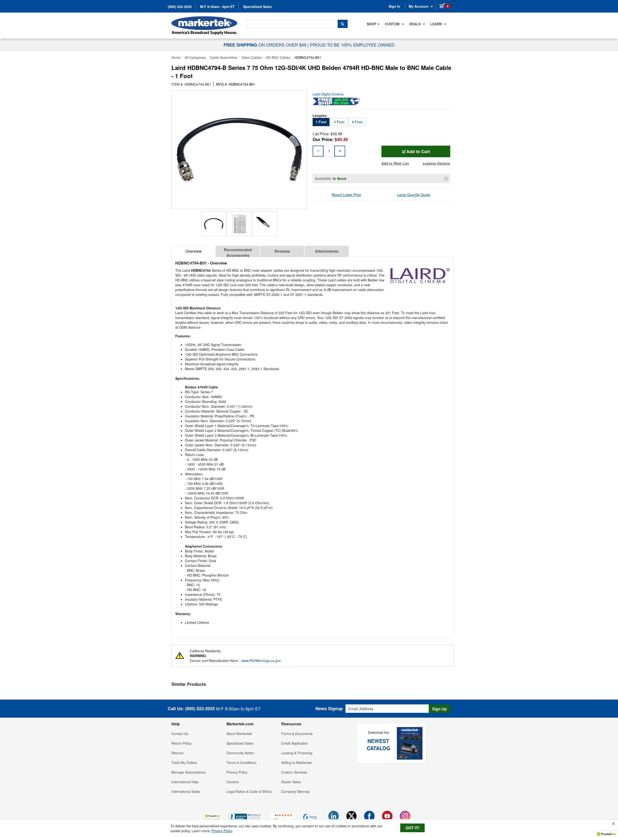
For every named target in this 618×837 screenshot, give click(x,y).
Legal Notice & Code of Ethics (249, 791)
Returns (177, 752)
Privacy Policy (236, 772)
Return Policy (181, 743)
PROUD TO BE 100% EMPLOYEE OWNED (352, 44)
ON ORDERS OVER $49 (266, 44)
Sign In (394, 6)
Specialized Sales (257, 6)
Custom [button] (392, 23)
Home (176, 57)
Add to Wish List (395, 163)
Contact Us (179, 733)
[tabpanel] (312, 445)
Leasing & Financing (296, 752)
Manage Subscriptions (188, 772)
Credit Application (294, 743)
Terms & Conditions (241, 762)
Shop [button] (371, 23)
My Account (419, 6)
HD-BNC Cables (278, 57)
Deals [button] (415, 23)
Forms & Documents (297, 733)
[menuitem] (373, 24)
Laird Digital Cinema (328, 94)
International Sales (185, 791)
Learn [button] (436, 23)
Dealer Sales (291, 781)
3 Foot (339, 121)
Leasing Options (436, 163)
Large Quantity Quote (413, 194)
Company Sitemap (295, 791)
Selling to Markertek (296, 762)
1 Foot (321, 121)
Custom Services (294, 772)
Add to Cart (428, 151)
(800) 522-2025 (180, 6)
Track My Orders (184, 762)
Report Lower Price (346, 194)
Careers (232, 781)
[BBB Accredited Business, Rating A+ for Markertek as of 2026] (245, 816)
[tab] (193, 251)
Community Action (240, 752)
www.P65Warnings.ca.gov (261, 660)
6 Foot (357, 121)
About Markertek (239, 733)
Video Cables (251, 57)
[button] (212, 817)
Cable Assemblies (223, 57)
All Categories (195, 57)
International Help (184, 781)
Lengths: (320, 115)
